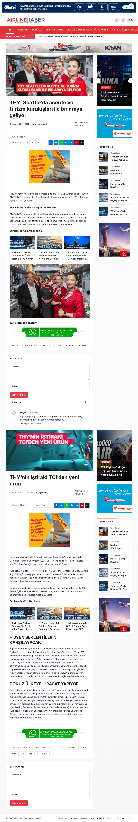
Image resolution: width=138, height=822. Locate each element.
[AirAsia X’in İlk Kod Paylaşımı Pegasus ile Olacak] (114, 80)
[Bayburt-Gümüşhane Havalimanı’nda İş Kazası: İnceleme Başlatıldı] (114, 170)
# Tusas (44, 754)
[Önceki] (29, 36)
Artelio (45, 818)
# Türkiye (83, 346)
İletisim (109, 818)
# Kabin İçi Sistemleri (44, 747)
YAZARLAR (37, 29)
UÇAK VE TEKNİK (55, 29)
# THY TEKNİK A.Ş (28, 754)
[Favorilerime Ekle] (27, 142)
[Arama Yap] (117, 20)
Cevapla (37, 424)
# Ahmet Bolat (31, 346)
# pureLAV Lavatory (68, 747)
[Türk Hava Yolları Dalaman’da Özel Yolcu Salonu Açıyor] (114, 211)
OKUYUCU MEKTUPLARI (79, 29)
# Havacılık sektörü (21, 747)
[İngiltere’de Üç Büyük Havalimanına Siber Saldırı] (114, 184)
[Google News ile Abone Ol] (19, 136)
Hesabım (83, 818)
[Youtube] (129, 818)
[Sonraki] (33, 36)
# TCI (83, 747)
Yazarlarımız (63, 818)
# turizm (70, 346)
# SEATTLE (47, 346)
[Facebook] (117, 818)
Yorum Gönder (18, 395)
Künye (74, 818)
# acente (16, 346)
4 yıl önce (34, 412)
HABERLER (23, 29)
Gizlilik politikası (97, 818)
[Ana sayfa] (10, 30)
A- (45, 143)
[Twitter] (123, 818)
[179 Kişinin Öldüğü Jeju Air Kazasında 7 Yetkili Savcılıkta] (114, 157)
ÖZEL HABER (101, 29)
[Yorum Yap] (33, 142)
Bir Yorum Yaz (17, 358)
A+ (39, 143)
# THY (58, 346)
